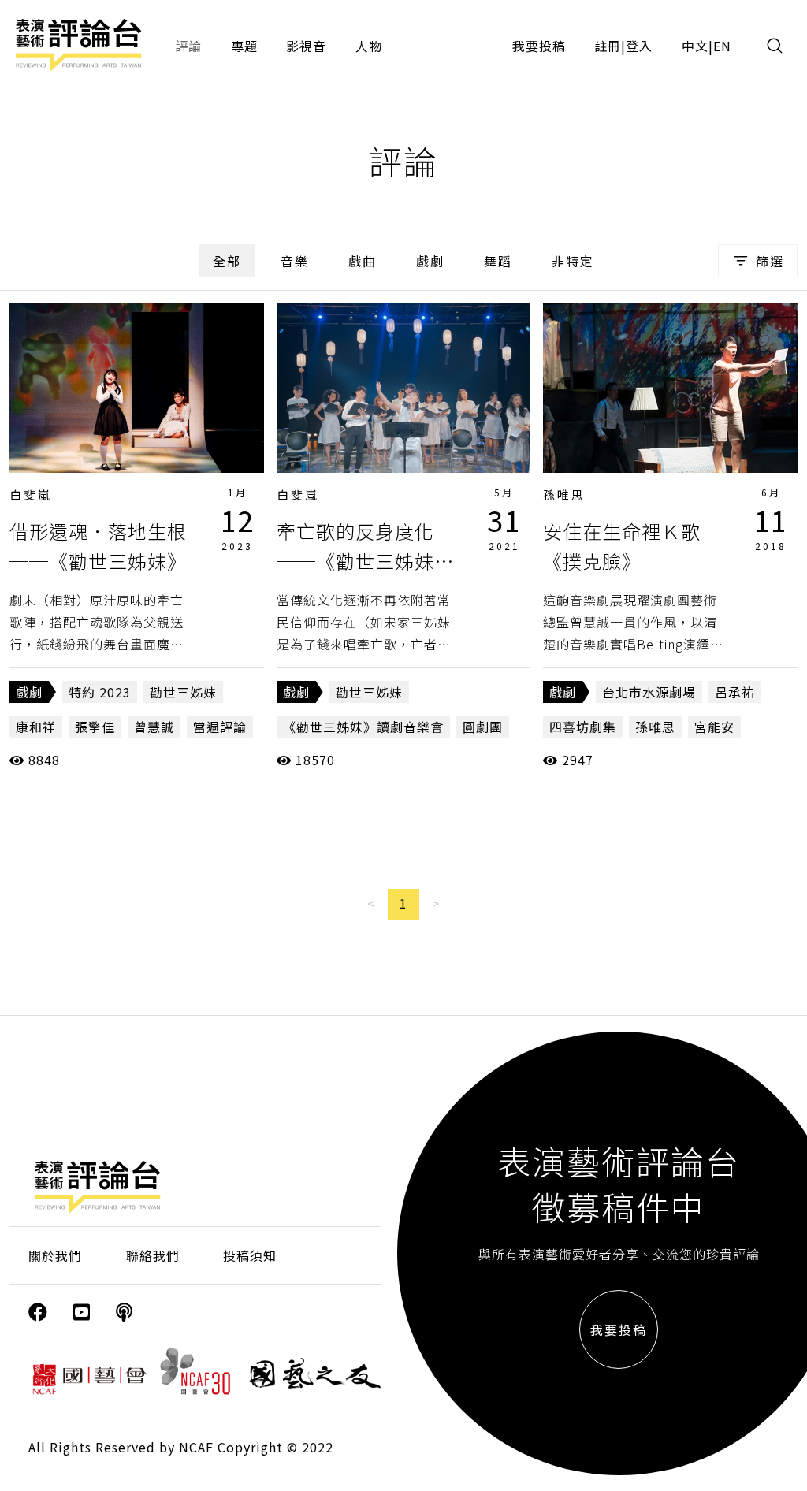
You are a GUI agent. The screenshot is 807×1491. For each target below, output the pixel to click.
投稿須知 (250, 1255)
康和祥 (36, 726)
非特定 (573, 260)
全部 (227, 260)
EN (722, 45)
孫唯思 (564, 494)
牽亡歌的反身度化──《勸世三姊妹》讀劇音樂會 (365, 561)
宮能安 (714, 726)
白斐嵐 (30, 494)
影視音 (306, 45)
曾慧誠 (154, 726)
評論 (188, 45)
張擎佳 (95, 726)
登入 (639, 45)
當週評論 (220, 726)
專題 (244, 45)
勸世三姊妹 (183, 691)
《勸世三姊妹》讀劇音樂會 (363, 726)
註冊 (607, 45)
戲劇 (430, 260)
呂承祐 (735, 691)
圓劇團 (483, 726)
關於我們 (55, 1255)
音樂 (295, 260)
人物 (368, 45)
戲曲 (362, 260)
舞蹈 (498, 260)
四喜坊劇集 (582, 726)
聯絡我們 (153, 1255)
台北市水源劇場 (649, 691)
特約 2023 (100, 691)
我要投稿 (539, 45)
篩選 (770, 260)
